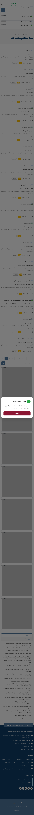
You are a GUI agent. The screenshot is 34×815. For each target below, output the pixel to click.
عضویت (17, 413)
